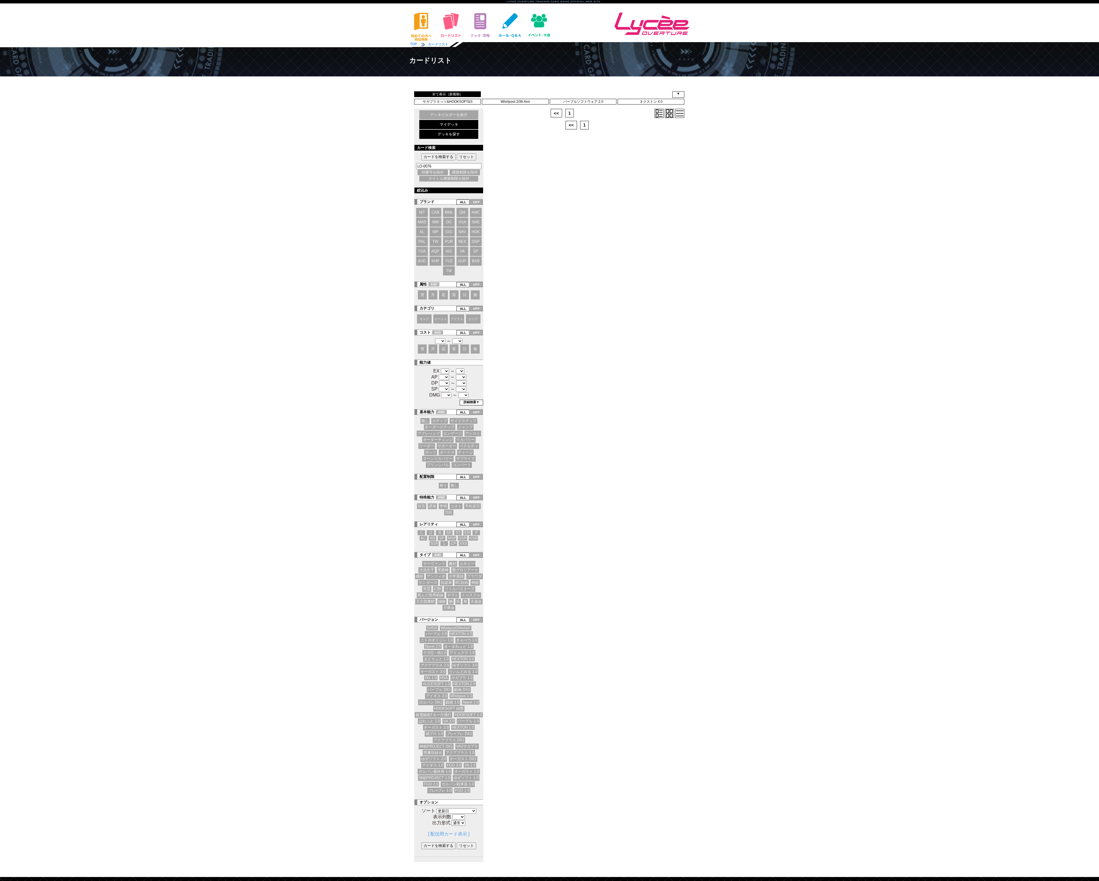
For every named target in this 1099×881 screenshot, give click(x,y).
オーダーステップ (439, 427)
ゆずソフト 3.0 (464, 665)
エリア (473, 319)
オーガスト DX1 (463, 759)
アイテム (457, 319)
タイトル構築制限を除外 (448, 178)
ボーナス (447, 452)
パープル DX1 (439, 689)
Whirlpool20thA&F (456, 628)
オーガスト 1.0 (466, 771)
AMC (476, 212)
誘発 (432, 506)
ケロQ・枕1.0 (434, 653)
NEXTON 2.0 (464, 684)
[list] (679, 113)
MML (449, 212)
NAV (462, 232)
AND (433, 284)
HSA (444, 678)
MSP (452, 538)
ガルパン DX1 (430, 702)
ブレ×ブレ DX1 (459, 734)
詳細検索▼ (471, 402)
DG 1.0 (431, 678)
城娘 (442, 601)
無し (425, 421)
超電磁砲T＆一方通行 (433, 715)
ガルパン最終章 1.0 (434, 771)
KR (432, 538)
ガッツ (430, 452)
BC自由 (461, 582)
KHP (435, 261)
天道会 (476, 601)
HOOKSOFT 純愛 (449, 708)
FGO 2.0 (431, 784)
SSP (463, 538)
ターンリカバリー (438, 458)
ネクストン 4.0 (651, 102)
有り (443, 485)
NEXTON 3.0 (463, 659)
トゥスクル (471, 595)
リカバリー (465, 439)
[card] (669, 113)
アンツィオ (436, 576)
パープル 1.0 (468, 721)
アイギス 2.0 (436, 696)
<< (556, 113)
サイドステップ (463, 421)
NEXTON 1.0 (463, 727)
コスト (456, 506)
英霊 (426, 589)
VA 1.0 (469, 765)
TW (435, 241)
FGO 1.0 (462, 790)
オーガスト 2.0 (436, 727)
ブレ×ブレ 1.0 (440, 790)
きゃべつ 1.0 (466, 640)
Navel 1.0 (471, 702)
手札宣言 (472, 506)
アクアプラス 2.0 (434, 665)
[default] (659, 113)
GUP (462, 261)
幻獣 (437, 589)
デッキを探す (449, 134)
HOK (476, 232)
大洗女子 (426, 570)
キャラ (424, 319)
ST (458, 533)
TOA (422, 251)
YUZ (448, 261)
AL (422, 232)
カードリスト (438, 44)
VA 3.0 (448, 721)
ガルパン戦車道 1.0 (458, 784)
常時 (443, 506)
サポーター (447, 446)
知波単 (446, 582)
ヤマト (452, 595)
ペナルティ (469, 446)
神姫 (475, 582)
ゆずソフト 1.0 (466, 778)
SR (448, 533)
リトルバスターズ (460, 589)
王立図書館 (425, 601)
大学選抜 (456, 576)
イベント (440, 319)
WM (435, 222)
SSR (434, 543)
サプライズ (465, 458)
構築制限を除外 (465, 172)
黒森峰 (443, 570)
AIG (449, 251)
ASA (462, 222)
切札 (448, 512)
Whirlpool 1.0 (461, 696)
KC (423, 538)
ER (467, 533)
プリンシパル (438, 465)
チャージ (465, 452)
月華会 (448, 608)
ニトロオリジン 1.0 (436, 640)
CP (453, 543)
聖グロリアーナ (465, 570)
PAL (421, 241)
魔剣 (452, 563)
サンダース (428, 582)
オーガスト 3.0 (432, 671)
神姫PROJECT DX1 (436, 746)
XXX (463, 543)
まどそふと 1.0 (436, 659)
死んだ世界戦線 (431, 595)
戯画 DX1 (462, 689)
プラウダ (474, 576)
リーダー (426, 446)
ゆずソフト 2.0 (433, 759)
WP (435, 232)
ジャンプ (465, 427)
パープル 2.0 (436, 634)
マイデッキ (449, 124)
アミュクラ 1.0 (462, 653)
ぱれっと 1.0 (429, 721)
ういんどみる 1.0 (463, 671)
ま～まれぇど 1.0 (458, 646)
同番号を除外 (433, 172)
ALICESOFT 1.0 (436, 684)
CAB (435, 212)
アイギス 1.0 (432, 765)
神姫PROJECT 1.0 (434, 778)
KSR (473, 538)
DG (449, 222)
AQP (435, 251)
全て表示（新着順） (447, 94)
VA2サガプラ (467, 746)
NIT (422, 212)
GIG (448, 232)
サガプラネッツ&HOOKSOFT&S (448, 102)
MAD (422, 222)
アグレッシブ (429, 433)
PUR (449, 241)
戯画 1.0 (452, 702)
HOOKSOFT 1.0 (468, 715)
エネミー (467, 563)
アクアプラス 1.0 (460, 752)
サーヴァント (434, 563)
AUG (422, 261)
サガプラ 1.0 (462, 678)
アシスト (472, 433)
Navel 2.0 (433, 646)
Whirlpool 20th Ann (515, 102)
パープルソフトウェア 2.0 (583, 102)
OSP (476, 241)
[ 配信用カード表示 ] (448, 833)
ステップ (439, 421)
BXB (476, 261)
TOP (413, 44)
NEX (462, 241)
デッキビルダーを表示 (448, 115)
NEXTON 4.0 (461, 634)
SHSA (432, 628)
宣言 (421, 506)
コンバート (461, 465)
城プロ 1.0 (434, 734)
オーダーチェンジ (438, 439)
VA (462, 251)
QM (462, 212)
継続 (419, 576)
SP (475, 251)
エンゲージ (452, 433)
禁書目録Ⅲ (433, 752)
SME (476, 222)
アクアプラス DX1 (449, 740)
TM (449, 271)
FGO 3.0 (454, 765)
